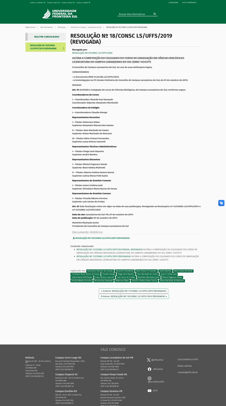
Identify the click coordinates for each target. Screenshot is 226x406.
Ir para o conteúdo (37, 2)
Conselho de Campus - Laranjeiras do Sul (86, 27)
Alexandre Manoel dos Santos (100, 271)
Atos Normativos (46, 27)
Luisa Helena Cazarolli (104, 277)
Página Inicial (30, 27)
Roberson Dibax (122, 281)
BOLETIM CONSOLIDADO (46, 36)
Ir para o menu (53, 2)
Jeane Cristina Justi (169, 274)
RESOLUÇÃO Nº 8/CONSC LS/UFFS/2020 (92, 53)
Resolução (61, 27)
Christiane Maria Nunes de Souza (85, 274)
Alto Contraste (189, 2)
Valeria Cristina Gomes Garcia (144, 281)
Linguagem (173, 2)
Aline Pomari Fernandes (146, 271)
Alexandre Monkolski (124, 271)
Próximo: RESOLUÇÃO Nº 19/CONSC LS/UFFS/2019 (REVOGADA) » (134, 296)
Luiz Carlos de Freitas (126, 277)
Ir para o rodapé (83, 2)
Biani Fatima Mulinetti (183, 271)
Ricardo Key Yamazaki (103, 281)
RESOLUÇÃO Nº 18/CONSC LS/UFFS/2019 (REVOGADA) (43, 47)
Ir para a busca (68, 2)
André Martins (165, 271)
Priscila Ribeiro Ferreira (81, 281)
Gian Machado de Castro (147, 274)
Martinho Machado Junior (149, 277)
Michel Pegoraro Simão (172, 277)
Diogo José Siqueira (126, 274)
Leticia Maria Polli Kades (81, 277)
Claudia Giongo (108, 274)
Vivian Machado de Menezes (172, 281)
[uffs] (60, 13)
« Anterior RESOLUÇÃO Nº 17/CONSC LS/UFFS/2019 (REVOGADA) (133, 291)
